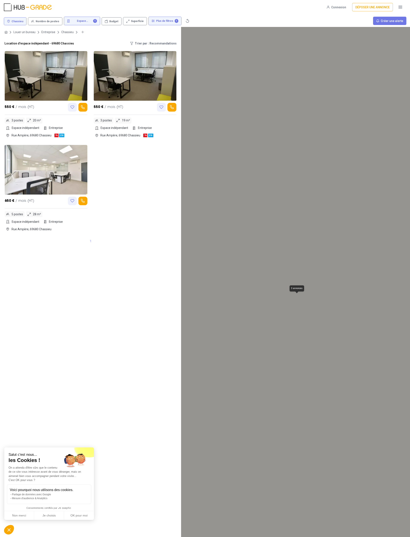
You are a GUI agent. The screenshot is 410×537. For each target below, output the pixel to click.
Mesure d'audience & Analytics (29, 498)
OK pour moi (79, 515)
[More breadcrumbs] (83, 32)
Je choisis (49, 515)
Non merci (19, 515)
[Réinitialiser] (187, 20)
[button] (9, 530)
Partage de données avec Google (31, 494)
